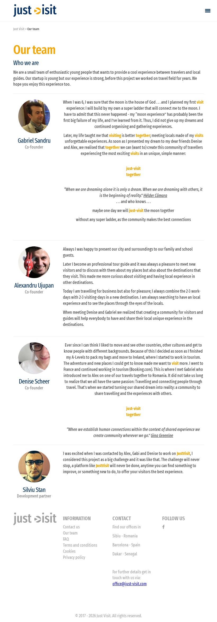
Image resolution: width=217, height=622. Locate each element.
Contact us (71, 526)
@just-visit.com (134, 583)
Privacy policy (74, 557)
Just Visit (18, 29)
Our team (70, 533)
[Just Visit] (35, 10)
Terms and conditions (80, 545)
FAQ (66, 539)
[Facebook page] (163, 526)
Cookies (69, 551)
